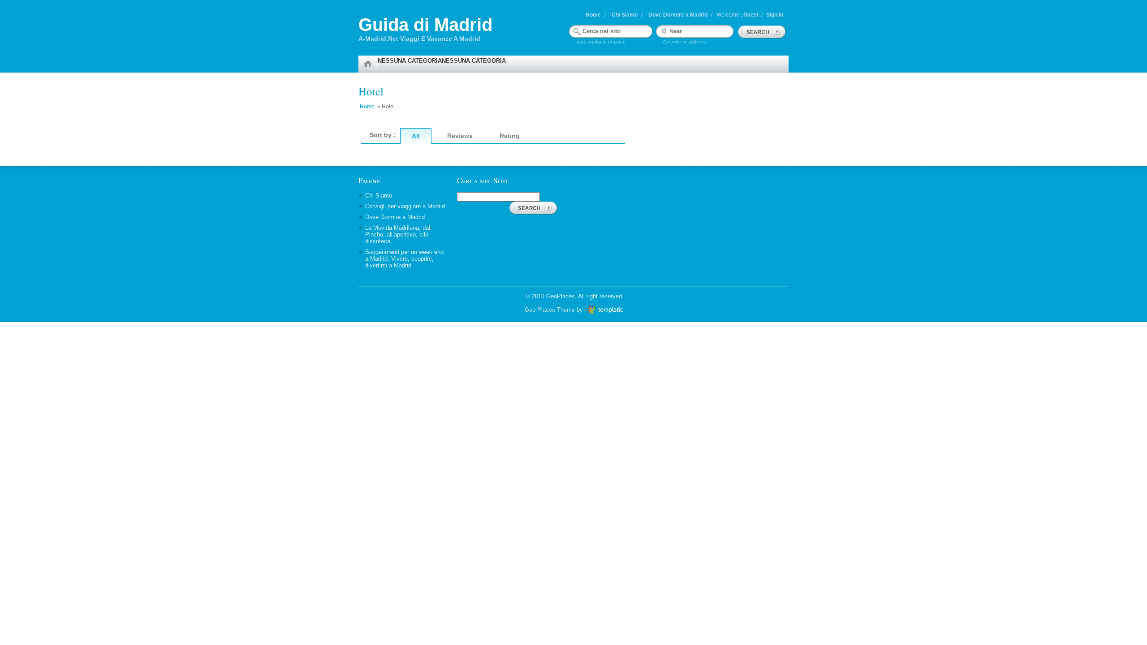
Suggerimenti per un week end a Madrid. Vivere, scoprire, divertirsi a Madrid (404, 259)
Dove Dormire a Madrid (677, 15)
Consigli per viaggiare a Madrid (405, 206)
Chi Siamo (625, 15)
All (416, 136)
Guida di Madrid (425, 24)
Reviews (460, 135)
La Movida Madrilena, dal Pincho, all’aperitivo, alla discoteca (397, 234)
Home (593, 15)
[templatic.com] (604, 309)
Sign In (774, 15)
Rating (510, 135)
